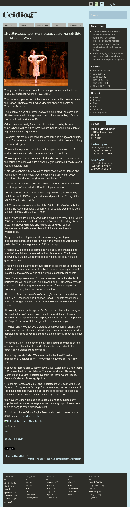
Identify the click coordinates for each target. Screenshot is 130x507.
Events (96, 100)
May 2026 (98, 79)
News (23, 25)
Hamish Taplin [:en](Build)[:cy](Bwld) (96, 485)
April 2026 (98, 82)
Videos (56, 25)
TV (96, 4)
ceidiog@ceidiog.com (102, 147)
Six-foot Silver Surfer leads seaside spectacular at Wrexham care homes (106, 34)
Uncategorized (100, 112)
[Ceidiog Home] (91, 4)
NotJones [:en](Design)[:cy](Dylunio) (95, 494)
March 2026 (99, 86)
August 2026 (99, 70)
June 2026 (98, 76)
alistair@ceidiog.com (101, 162)
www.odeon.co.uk (29, 416)
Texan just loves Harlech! (16, 456)
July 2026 (98, 73)
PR (102, 4)
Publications (42, 25)
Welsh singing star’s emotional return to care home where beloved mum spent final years (108, 56)
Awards (97, 97)
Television (98, 109)
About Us (8, 25)
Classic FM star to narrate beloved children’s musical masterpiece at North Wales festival (107, 45)
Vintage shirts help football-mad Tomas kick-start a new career (54, 458)
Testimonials (75, 25)
